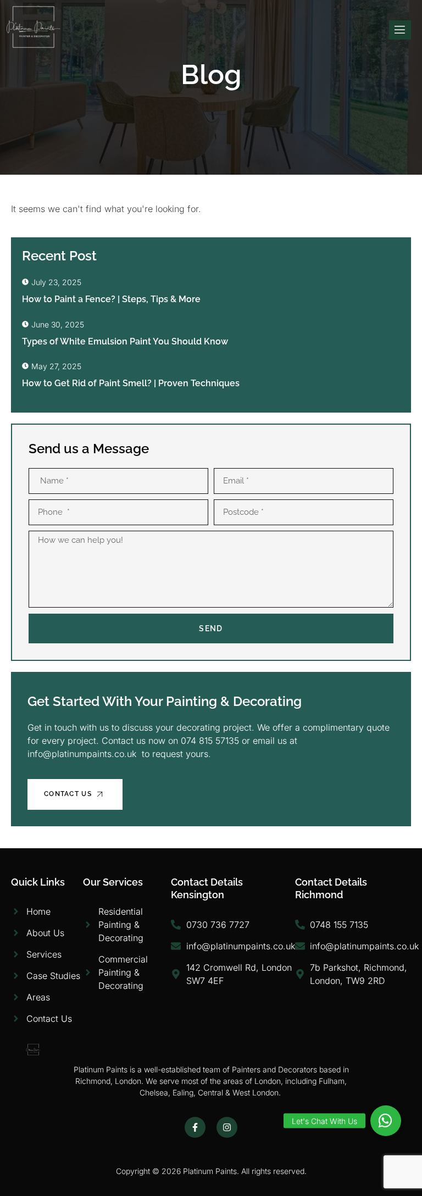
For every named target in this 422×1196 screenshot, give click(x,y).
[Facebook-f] (195, 1127)
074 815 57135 (211, 740)
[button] (385, 1120)
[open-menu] (400, 30)
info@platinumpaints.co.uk (81, 753)
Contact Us (68, 794)
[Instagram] (226, 1127)
